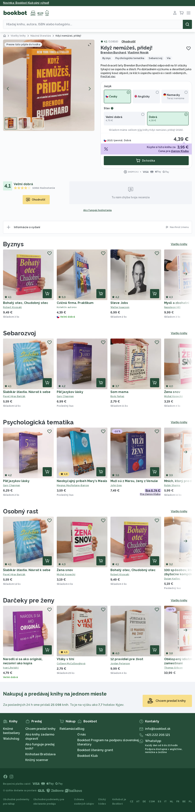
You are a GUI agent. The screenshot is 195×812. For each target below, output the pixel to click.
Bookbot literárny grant (95, 750)
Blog (80, 729)
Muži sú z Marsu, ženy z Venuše (134, 481)
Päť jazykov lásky (70, 392)
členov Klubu (180, 151)
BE (184, 801)
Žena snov (172, 392)
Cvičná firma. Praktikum (75, 303)
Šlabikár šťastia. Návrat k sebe (26, 392)
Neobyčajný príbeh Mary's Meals (82, 481)
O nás (81, 734)
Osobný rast (20, 511)
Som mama (119, 392)
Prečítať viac (108, 76)
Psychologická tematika (38, 422)
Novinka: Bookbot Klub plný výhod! (26, 2)
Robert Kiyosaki (12, 307)
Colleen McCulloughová (71, 663)
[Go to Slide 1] (11, 123)
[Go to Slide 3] (38, 123)
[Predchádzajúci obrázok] (8, 88)
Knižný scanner (36, 760)
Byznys (13, 244)
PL (190, 801)
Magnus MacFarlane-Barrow (73, 485)
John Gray (116, 485)
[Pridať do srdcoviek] (188, 48)
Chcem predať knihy (40, 729)
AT (138, 801)
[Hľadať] (187, 24)
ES (159, 801)
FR (177, 801)
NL (171, 801)
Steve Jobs (119, 303)
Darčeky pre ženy (29, 600)
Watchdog (11, 738)
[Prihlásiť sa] (174, 13)
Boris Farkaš (117, 396)
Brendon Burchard (113, 52)
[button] (48, 85)
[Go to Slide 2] (24, 123)
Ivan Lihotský (11, 667)
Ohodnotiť (128, 41)
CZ (131, 801)
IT (165, 801)
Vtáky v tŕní (65, 659)
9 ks (139, 130)
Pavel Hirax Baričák (14, 396)
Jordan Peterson (120, 663)
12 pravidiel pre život (126, 659)
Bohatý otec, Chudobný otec (25, 303)
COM (152, 801)
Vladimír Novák (138, 52)
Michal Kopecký (66, 574)
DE (144, 801)
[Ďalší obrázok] (89, 88)
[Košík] (181, 13)
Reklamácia (68, 729)
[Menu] (188, 13)
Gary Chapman (65, 396)
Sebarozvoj (19, 333)
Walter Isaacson (119, 307)
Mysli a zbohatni (176, 303)
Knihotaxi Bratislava (40, 754)
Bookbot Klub (87, 756)
